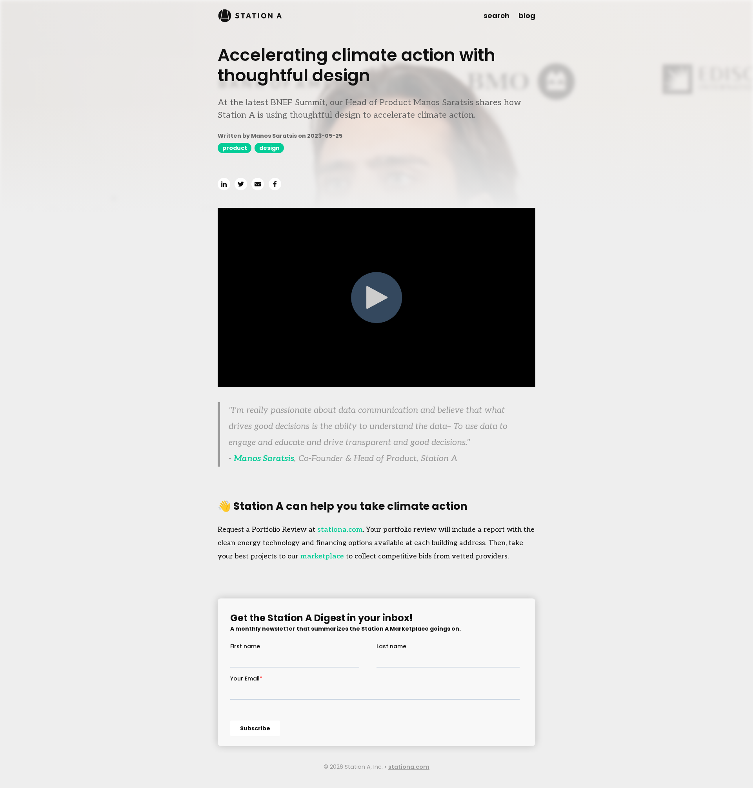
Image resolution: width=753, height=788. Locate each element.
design (269, 148)
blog (526, 15)
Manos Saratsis (264, 458)
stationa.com (340, 529)
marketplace (322, 556)
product (234, 148)
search (496, 15)
